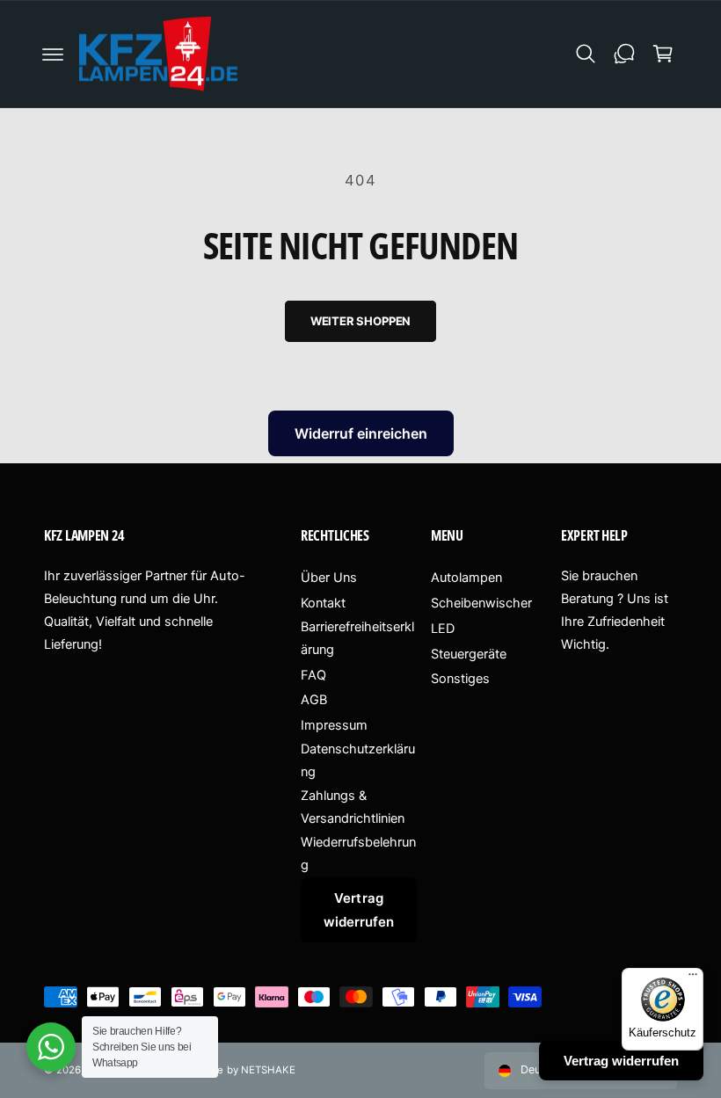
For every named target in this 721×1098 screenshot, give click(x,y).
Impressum (334, 725)
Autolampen (466, 577)
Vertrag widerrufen (359, 910)
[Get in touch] (624, 53)
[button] (52, 53)
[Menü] (692, 978)
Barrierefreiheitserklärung (357, 638)
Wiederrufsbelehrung (358, 853)
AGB (314, 700)
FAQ (313, 675)
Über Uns (329, 577)
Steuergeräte (468, 654)
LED (443, 628)
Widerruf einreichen (361, 433)
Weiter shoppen (360, 321)
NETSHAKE (268, 1070)
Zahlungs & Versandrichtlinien (352, 807)
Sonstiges (460, 679)
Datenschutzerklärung (358, 760)
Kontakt (323, 603)
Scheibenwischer (481, 603)
